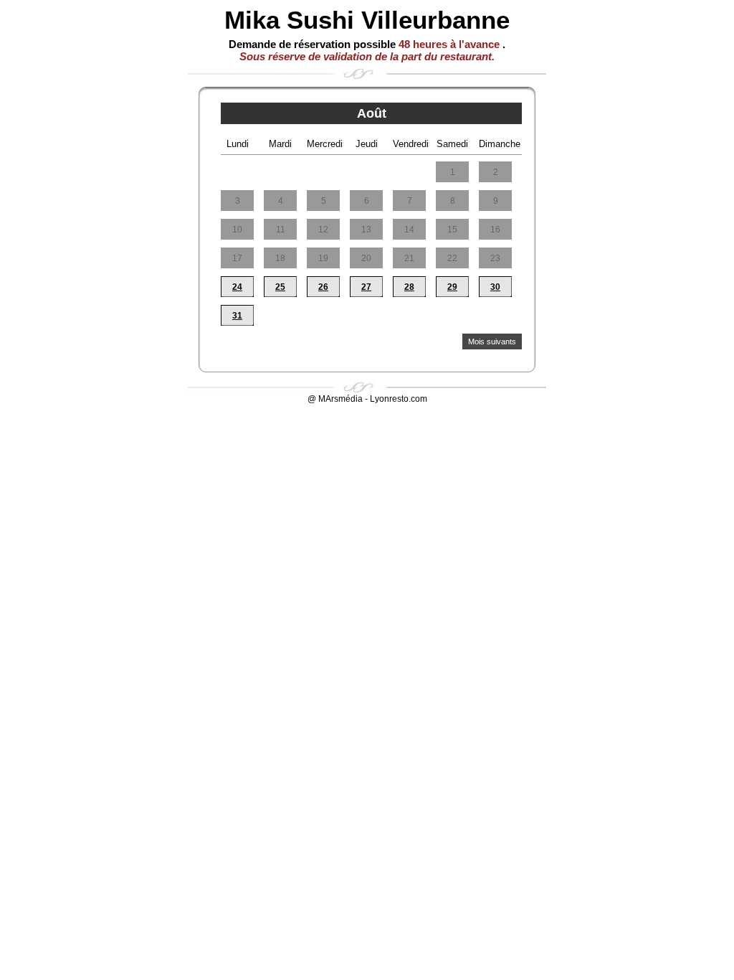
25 (280, 287)
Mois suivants (492, 341)
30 (495, 287)
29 (452, 287)
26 (323, 287)
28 (409, 287)
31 (237, 316)
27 (366, 287)
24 (237, 287)
